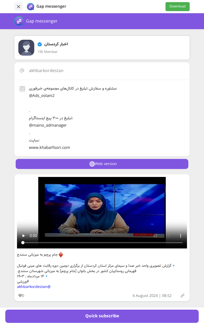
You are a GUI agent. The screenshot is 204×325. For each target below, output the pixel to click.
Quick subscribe (102, 316)
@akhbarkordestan (34, 287)
